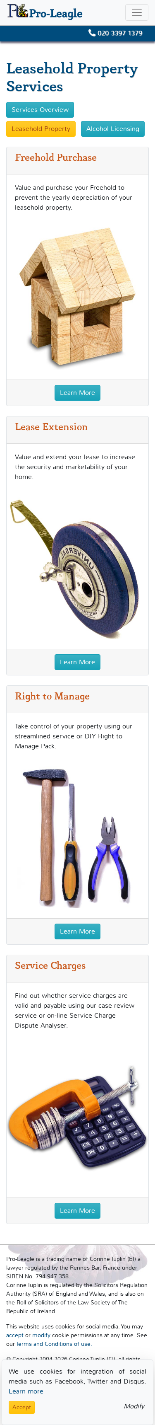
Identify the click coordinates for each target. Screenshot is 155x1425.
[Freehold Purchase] (77, 298)
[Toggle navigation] (136, 12)
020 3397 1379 (118, 33)
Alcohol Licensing (112, 128)
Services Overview (40, 109)
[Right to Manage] (77, 836)
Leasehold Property (41, 128)
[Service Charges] (77, 1115)
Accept (21, 1407)
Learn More (77, 392)
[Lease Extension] (77, 567)
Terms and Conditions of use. (54, 1344)
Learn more (26, 1391)
